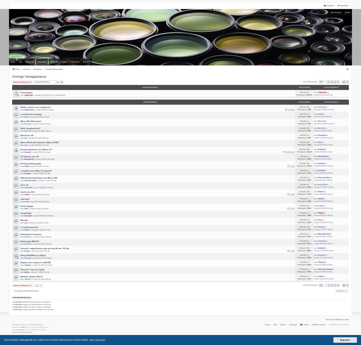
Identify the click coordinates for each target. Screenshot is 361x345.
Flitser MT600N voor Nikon (33, 255)
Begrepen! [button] (345, 340)
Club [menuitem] (20, 62)
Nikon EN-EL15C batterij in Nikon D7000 (39, 142)
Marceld (27, 124)
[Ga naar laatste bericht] (328, 92)
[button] (321, 82)
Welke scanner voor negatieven (35, 107)
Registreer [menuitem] (330, 6)
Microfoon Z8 (26, 135)
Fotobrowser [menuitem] (75, 62)
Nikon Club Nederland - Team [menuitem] (337, 320)
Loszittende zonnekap (31, 114)
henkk (320, 199)
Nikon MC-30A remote (30, 121)
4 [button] (334, 82)
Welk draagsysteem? (30, 128)
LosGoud (321, 107)
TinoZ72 (27, 279)
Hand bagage (26, 206)
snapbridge (25, 213)
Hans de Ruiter (30, 181)
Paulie (26, 202)
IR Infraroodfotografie (30, 163)
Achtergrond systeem (30, 234)
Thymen (27, 265)
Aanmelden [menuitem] (344, 6)
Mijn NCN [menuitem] (87, 62)
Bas (319, 142)
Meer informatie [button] (97, 340)
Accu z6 (24, 185)
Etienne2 (27, 244)
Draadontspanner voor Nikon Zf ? (36, 149)
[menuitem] (347, 69)
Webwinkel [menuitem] (54, 62)
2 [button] (328, 82)
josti (26, 223)
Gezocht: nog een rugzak (32, 269)
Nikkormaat (29, 110)
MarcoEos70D (324, 234)
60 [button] (344, 82)
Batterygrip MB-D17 (29, 241)
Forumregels (26, 92)
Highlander (28, 95)
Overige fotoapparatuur (29, 76)
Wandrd (24, 220)
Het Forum (61, 95)
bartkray (27, 237)
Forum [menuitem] (64, 62)
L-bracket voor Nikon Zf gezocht (36, 171)
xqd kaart (24, 199)
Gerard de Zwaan (325, 269)
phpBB (22, 327)
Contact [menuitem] (306, 325)
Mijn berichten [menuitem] (336, 13)
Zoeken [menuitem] (283, 325)
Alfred (26, 166)
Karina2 (27, 152)
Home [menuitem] (12, 62)
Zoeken (348, 13)
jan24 (26, 117)
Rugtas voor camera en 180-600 (35, 262)
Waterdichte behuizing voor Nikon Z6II (38, 178)
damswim (28, 216)
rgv (25, 138)
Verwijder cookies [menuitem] (318, 325)
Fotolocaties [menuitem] (42, 62)
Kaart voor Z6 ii (27, 192)
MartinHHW (29, 159)
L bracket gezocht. (29, 227)
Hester (27, 230)
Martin (26, 272)
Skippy (321, 213)
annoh (320, 206)
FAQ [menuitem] (275, 325)
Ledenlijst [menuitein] (293, 325)
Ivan (26, 145)
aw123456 (28, 188)
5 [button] (338, 82)
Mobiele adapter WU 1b (31, 276)
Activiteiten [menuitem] (30, 62)
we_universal (20, 329)
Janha (320, 276)
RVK (26, 209)
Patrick (321, 192)
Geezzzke (322, 135)
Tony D (27, 195)
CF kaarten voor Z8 (29, 156)
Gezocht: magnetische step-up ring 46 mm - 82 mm (44, 248)
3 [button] (331, 82)
